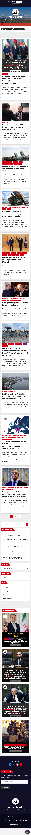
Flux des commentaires (9, 594)
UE (7, 345)
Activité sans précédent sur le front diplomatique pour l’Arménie (13, 259)
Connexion (5, 587)
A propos (10, 820)
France (9, 254)
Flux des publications (8, 591)
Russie (11, 163)
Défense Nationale (10, 207)
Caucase (15, 487)
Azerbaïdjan (5, 435)
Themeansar (26, 816)
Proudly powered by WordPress (8, 816)
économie (11, 298)
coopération (5, 298)
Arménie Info (15, 17)
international (5, 163)
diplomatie (5, 391)
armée (4, 207)
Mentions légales (23, 820)
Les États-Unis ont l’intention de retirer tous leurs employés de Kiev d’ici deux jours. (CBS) (14, 396)
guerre (4, 300)
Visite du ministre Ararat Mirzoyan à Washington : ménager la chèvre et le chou (15, 127)
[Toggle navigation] (15, 24)
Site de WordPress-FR (8, 598)
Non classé (5, 73)
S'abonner (5, 787)
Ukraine (20, 163)
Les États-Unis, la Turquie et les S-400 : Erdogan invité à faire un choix (15, 168)
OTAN (22, 207)
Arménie (4, 487)
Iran (8, 300)
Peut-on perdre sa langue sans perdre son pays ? (14, 748)
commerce (11, 435)
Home (5, 820)
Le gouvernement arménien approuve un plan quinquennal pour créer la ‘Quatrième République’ (14, 546)
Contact (16, 820)
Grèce (21, 437)
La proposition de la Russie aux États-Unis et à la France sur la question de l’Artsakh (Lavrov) (14, 494)
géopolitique (23, 298)
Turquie (15, 163)
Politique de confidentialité (15, 824)
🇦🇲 (27, 832)
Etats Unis (18, 207)
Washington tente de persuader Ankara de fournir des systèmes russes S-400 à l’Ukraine (15, 214)
